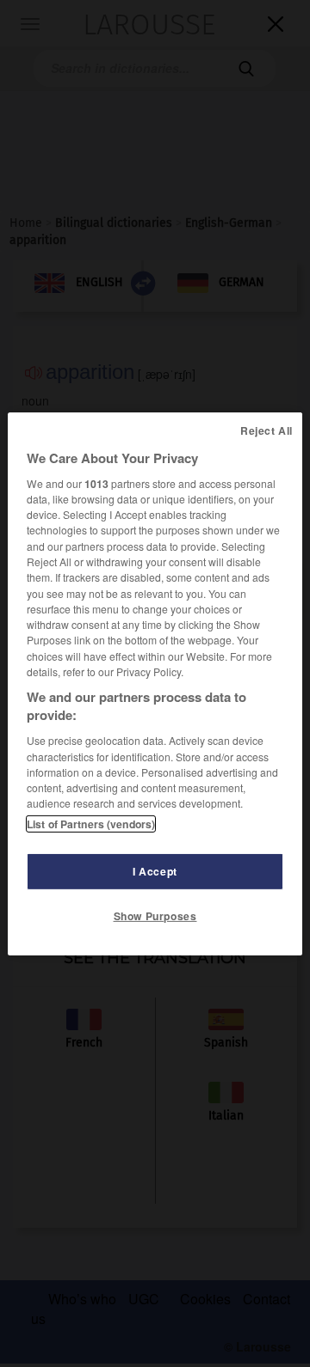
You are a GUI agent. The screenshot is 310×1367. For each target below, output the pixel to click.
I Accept (155, 871)
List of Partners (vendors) (91, 824)
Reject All (266, 429)
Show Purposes (155, 916)
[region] (155, 683)
